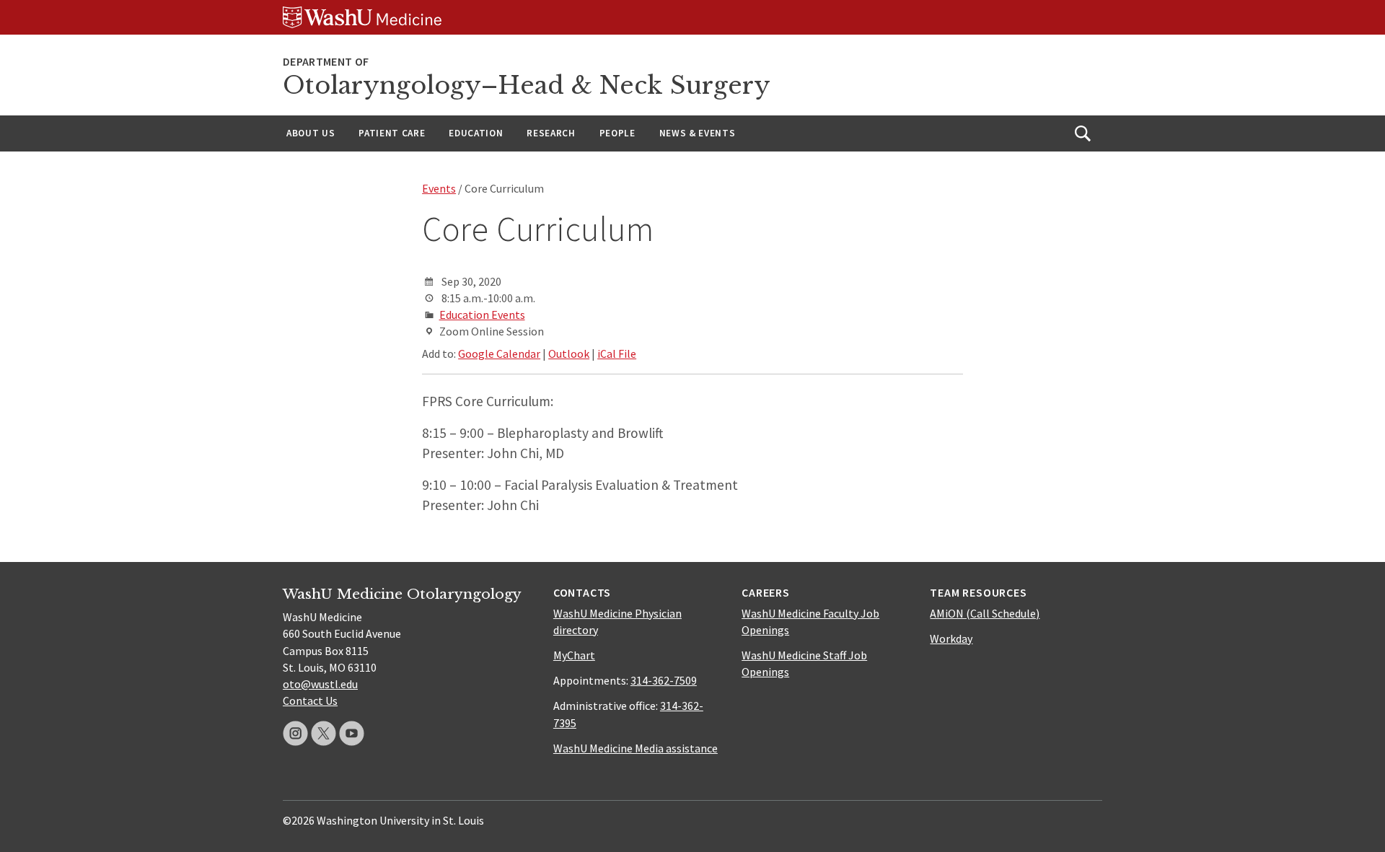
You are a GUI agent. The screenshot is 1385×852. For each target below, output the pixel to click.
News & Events (697, 133)
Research (551, 133)
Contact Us (310, 700)
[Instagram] (295, 733)
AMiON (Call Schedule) (984, 613)
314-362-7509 (663, 680)
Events (439, 188)
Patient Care (392, 133)
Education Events (482, 314)
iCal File (616, 353)
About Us (310, 133)
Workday (951, 638)
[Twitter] (323, 733)
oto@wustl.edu (320, 684)
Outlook (568, 353)
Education (476, 133)
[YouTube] (351, 733)
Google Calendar (499, 353)
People (617, 133)
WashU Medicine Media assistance (635, 748)
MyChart (574, 655)
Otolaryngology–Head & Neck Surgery (526, 85)
